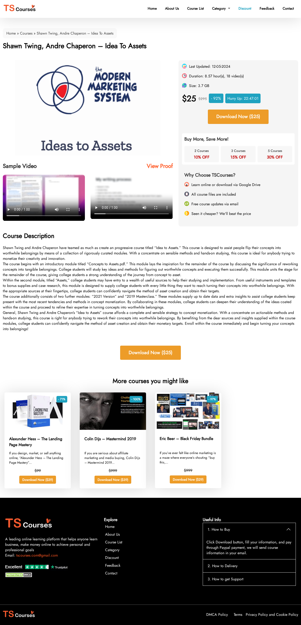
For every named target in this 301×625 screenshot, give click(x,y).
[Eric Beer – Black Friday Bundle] (188, 428)
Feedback (267, 8)
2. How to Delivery (223, 566)
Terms (238, 614)
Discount (244, 8)
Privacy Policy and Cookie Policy (272, 614)
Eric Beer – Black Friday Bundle (186, 438)
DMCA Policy (217, 614)
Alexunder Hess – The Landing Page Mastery (35, 442)
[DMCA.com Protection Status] (19, 576)
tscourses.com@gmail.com (37, 555)
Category (221, 8)
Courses (26, 33)
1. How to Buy (219, 529)
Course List (195, 8)
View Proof (160, 166)
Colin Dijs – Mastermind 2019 (110, 439)
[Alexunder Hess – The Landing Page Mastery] (37, 428)
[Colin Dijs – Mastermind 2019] (113, 428)
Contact (288, 8)
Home (152, 8)
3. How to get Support (225, 579)
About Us (172, 8)
